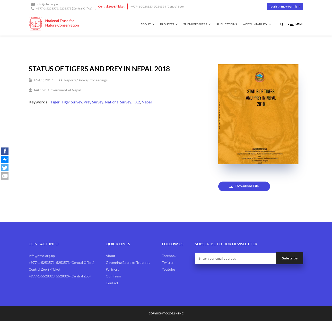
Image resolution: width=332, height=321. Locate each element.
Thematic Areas (195, 24)
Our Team (113, 276)
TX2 (136, 102)
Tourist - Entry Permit (283, 6)
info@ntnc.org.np (48, 4)
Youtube (168, 269)
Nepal (146, 102)
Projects (167, 24)
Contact (112, 283)
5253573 (65, 8)
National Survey (118, 102)
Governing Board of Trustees (128, 262)
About (145, 24)
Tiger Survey (71, 102)
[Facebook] (5, 151)
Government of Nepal (64, 90)
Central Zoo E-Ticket (111, 6)
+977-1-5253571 (47, 8)
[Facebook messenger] (5, 159)
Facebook (169, 256)
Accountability (255, 24)
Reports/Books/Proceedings (86, 80)
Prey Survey (93, 102)
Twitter (168, 262)
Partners (112, 269)
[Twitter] (5, 167)
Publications (227, 24)
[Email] (5, 176)
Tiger (55, 102)
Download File (247, 186)
